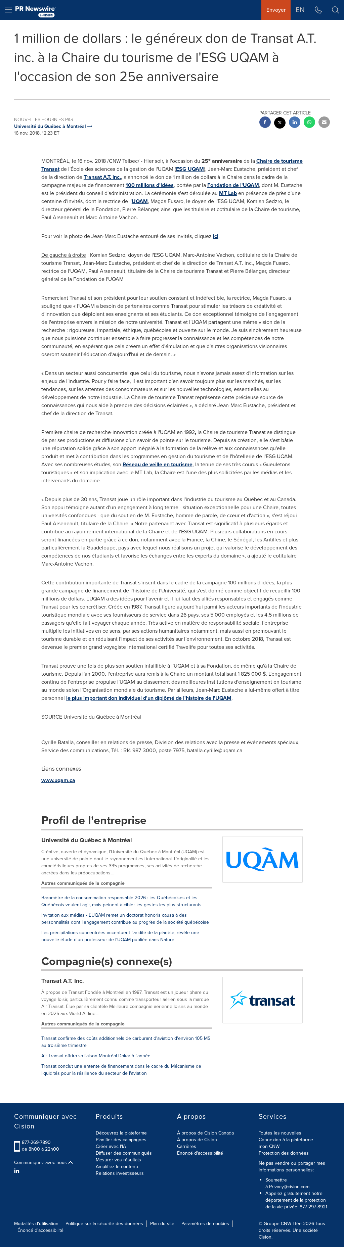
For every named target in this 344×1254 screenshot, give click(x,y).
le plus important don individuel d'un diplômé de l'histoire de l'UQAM (148, 698)
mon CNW (269, 1146)
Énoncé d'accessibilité (200, 1153)
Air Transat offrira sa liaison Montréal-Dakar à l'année (95, 1055)
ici (215, 236)
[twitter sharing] (280, 123)
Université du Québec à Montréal (86, 840)
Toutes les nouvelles (280, 1133)
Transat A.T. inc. (102, 177)
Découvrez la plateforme (121, 1133)
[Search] (335, 10)
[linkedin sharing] (294, 123)
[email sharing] (324, 123)
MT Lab (228, 193)
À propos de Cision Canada (205, 1133)
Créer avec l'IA (111, 1146)
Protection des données (284, 1153)
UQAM (140, 201)
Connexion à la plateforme (286, 1139)
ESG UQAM (190, 169)
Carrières (186, 1146)
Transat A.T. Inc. (62, 980)
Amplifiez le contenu (117, 1166)
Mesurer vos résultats (118, 1159)
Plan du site (162, 1223)
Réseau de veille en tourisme (157, 464)
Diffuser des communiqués (124, 1153)
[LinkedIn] (17, 1171)
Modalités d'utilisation (36, 1223)
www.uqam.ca (58, 780)
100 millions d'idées (150, 185)
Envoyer (276, 10)
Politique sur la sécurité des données (104, 1223)
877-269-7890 (36, 1142)
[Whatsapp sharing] (309, 123)
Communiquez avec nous (41, 1162)
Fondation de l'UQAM (233, 185)
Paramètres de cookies (205, 1223)
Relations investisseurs (120, 1173)
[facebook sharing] (265, 123)
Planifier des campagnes (121, 1139)
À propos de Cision (197, 1139)
